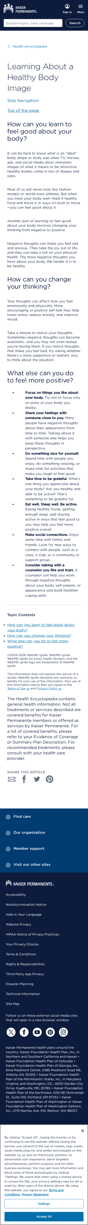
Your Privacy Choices (22, 944)
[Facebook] (23, 1032)
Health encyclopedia (27, 46)
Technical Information (23, 994)
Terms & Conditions (21, 954)
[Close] (83, 1131)
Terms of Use (16, 688)
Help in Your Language (24, 914)
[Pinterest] (49, 1032)
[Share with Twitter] (37, 779)
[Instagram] (62, 1032)
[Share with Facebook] (24, 779)
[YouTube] (36, 1032)
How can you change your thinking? (39, 635)
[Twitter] (10, 1032)
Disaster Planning (19, 984)
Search (75, 23)
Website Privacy (18, 924)
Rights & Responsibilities (25, 964)
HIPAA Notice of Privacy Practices (32, 934)
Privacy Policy (47, 688)
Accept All (43, 1216)
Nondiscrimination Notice (26, 904)
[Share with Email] (11, 779)
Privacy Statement (35, 1194)
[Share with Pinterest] (49, 779)
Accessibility (16, 894)
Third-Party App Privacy (25, 974)
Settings (44, 1203)
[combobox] (33, 23)
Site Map (12, 1004)
